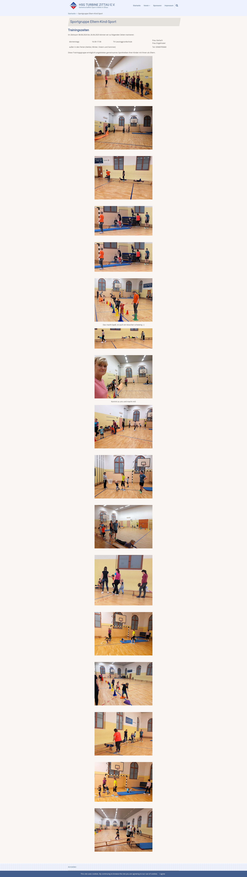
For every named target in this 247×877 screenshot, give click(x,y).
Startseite (137, 6)
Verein (146, 6)
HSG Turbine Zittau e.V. (97, 5)
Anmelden (72, 867)
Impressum (169, 6)
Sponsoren (157, 6)
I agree (162, 874)
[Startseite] (73, 5)
